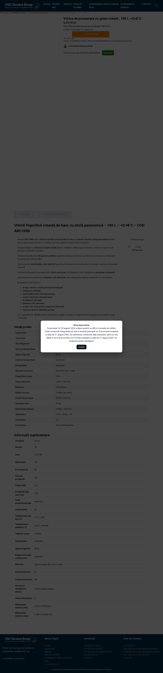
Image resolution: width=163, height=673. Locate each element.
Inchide (81, 347)
